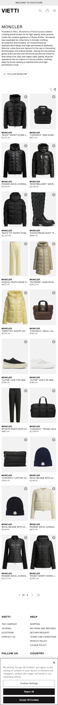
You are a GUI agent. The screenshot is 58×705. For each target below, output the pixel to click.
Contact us (8, 636)
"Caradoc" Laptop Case (15, 478)
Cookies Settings (29, 683)
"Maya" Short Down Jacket (15, 135)
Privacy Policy (38, 641)
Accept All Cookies (29, 699)
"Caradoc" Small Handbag (43, 331)
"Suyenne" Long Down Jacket (43, 282)
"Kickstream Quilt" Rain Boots (43, 233)
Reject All (29, 691)
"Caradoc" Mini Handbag (43, 135)
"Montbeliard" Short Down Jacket (43, 184)
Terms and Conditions (43, 636)
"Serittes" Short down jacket (15, 331)
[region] (29, 681)
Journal (7, 628)
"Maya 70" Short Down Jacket (15, 233)
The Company (9, 624)
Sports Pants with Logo (15, 429)
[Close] (54, 662)
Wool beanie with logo (43, 478)
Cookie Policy (38, 645)
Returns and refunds (43, 628)
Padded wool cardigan (15, 184)
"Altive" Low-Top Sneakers (15, 380)
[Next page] (32, 595)
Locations (8, 632)
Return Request (40, 632)
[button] (40, 11)
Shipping (35, 624)
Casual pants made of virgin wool (15, 282)
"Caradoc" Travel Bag (43, 429)
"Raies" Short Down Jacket (43, 576)
